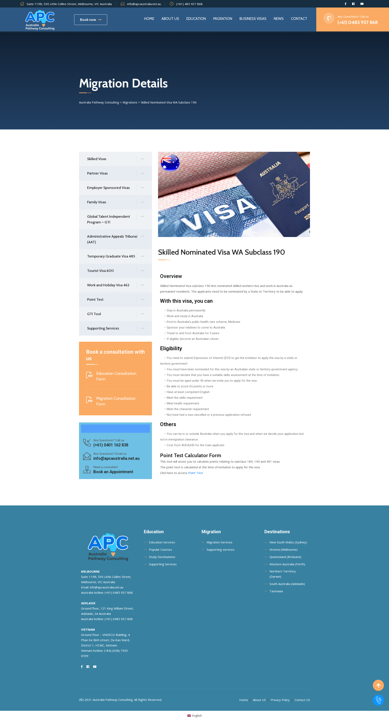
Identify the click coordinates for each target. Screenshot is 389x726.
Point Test (195, 473)
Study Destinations (162, 557)
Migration (222, 18)
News (279, 18)
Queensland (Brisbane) (285, 557)
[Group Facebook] (353, 4)
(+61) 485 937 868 (189, 4)
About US (259, 700)
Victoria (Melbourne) (283, 549)
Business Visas (252, 18)
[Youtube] (362, 4)
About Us (170, 18)
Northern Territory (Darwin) (282, 573)
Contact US (302, 700)
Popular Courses (160, 549)
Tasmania (276, 591)
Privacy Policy (280, 700)
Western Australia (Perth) (287, 564)
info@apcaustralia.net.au (144, 4)
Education (196, 18)
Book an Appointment (113, 472)
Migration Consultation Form (116, 401)
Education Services (162, 542)
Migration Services (219, 542)
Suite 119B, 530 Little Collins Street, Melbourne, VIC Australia (69, 4)
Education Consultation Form (116, 376)
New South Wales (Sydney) (288, 542)
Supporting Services (163, 564)
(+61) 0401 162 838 (110, 445)
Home (149, 18)
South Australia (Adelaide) (287, 584)
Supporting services (220, 549)
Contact (299, 18)
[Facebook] (345, 4)
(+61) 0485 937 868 (358, 22)
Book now (88, 19)
